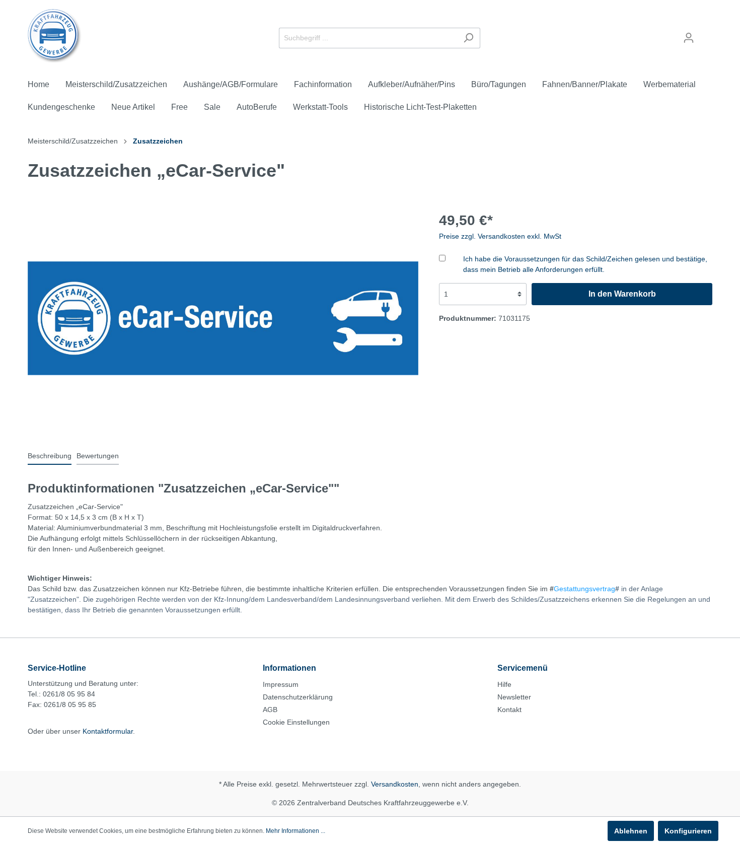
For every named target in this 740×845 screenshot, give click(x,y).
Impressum (281, 684)
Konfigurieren (688, 831)
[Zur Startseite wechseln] (55, 35)
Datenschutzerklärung (298, 697)
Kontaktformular (108, 731)
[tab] (49, 456)
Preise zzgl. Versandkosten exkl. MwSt (500, 236)
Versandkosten (394, 784)
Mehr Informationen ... (295, 830)
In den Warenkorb (622, 294)
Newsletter (514, 697)
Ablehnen (630, 831)
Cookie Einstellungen (296, 722)
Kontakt (509, 710)
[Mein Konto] (688, 37)
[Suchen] (468, 38)
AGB (270, 710)
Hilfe (504, 684)
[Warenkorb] (706, 34)
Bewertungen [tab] (98, 456)
